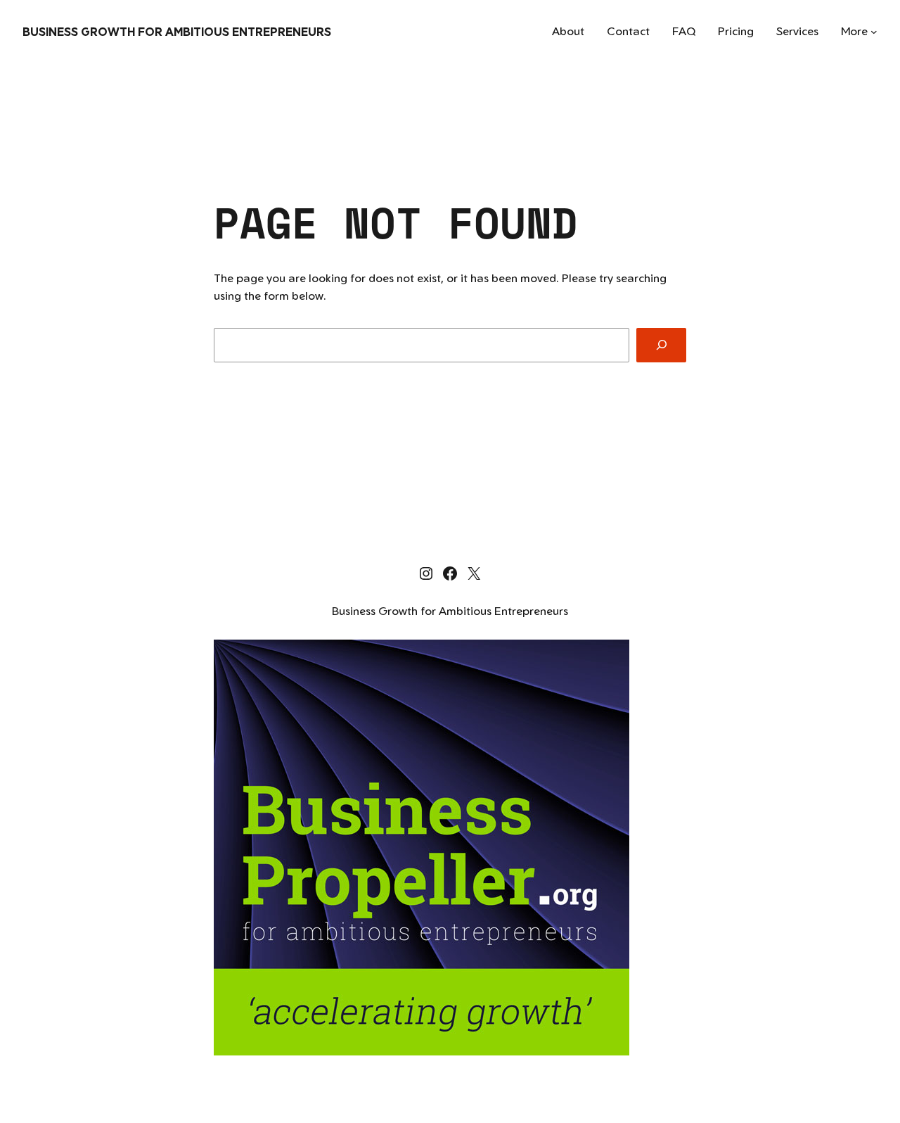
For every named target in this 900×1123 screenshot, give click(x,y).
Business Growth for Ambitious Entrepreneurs (176, 32)
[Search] (661, 345)
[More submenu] (874, 31)
